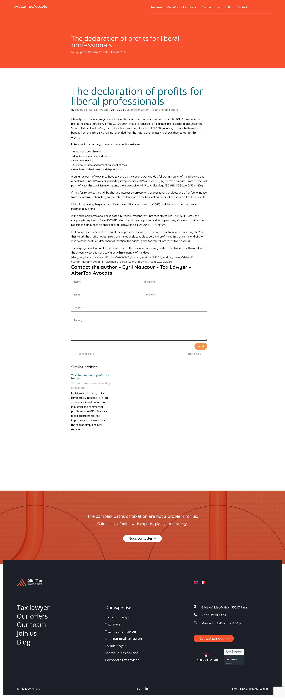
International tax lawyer (123, 638)
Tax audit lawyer (118, 617)
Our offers (173, 7)
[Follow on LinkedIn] (147, 689)
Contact (242, 7)
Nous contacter (141, 538)
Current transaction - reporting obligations (151, 109)
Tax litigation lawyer (121, 631)
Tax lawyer (157, 7)
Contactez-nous (211, 638)
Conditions (33, 688)
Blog (231, 7)
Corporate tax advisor (122, 660)
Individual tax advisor (121, 653)
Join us (221, 7)
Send (201, 346)
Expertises (189, 7)
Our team (207, 7)
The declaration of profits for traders (90, 377)
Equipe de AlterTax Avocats (91, 52)
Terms (20, 688)
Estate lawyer (115, 646)
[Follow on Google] (139, 689)
